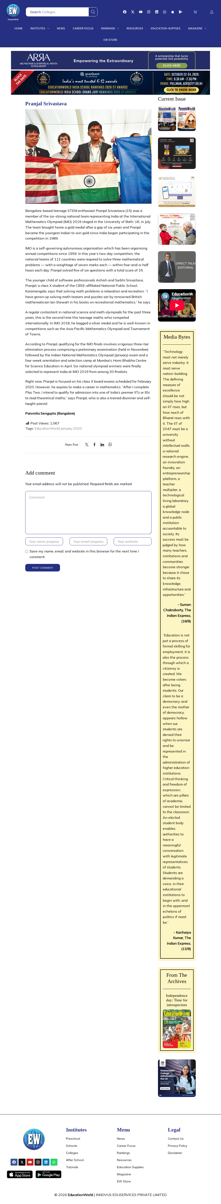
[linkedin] (102, 445)
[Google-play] (180, 11)
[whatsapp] (109, 445)
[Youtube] (140, 11)
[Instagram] (148, 11)
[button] (195, 12)
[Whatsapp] (164, 11)
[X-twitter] (132, 11)
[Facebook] (124, 11)
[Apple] (172, 11)
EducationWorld (80, 1195)
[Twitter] (88, 445)
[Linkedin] (156, 11)
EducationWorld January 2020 (58, 428)
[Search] (93, 12)
